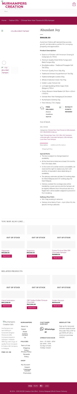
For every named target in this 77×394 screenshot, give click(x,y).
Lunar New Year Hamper (48, 139)
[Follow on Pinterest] (10, 356)
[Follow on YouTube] (12, 356)
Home (4, 20)
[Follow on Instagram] (5, 356)
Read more (6, 256)
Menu (6, 11)
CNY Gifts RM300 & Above (48, 132)
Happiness (5, 251)
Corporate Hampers (56, 137)
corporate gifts (45, 137)
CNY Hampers (67, 135)
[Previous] (5, 46)
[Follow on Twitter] (7, 356)
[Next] (34, 46)
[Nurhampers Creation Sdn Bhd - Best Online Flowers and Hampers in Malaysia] (14, 4)
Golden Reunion (58, 300)
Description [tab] (44, 145)
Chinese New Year (49, 135)
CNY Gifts (59, 135)
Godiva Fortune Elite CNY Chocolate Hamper (61, 251)
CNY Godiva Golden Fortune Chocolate (37, 301)
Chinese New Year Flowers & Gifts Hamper (38, 20)
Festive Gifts (14, 20)
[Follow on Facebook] (3, 356)
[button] (30, 4)
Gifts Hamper (68, 137)
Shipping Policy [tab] (47, 149)
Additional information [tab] (58, 145)
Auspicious (30, 251)
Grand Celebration (8, 300)
